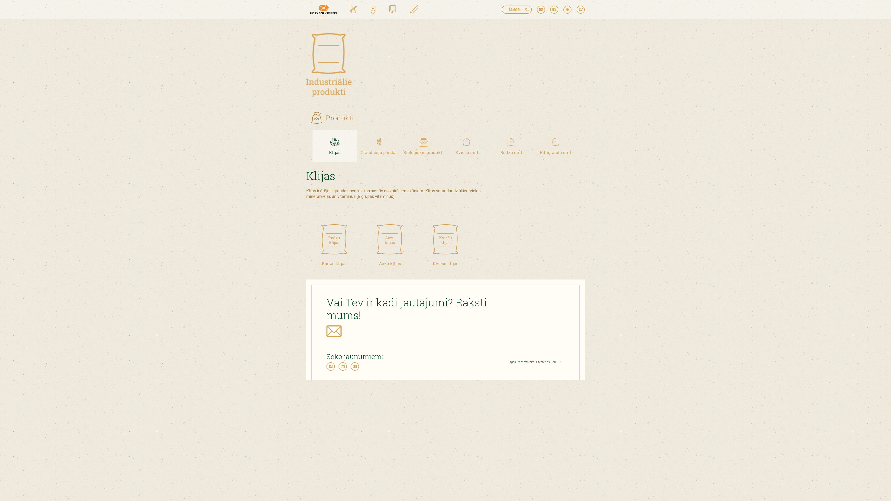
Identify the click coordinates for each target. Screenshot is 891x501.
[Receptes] (414, 10)
